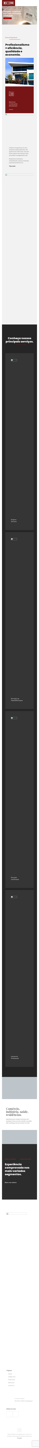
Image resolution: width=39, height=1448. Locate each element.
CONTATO (11, 1386)
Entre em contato (10, 1182)
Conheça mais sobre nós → (7, 18)
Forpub (19, 1438)
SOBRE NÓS (11, 1377)
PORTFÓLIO (11, 1380)
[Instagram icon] (20, 1441)
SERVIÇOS (11, 1383)
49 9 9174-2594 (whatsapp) (23, 1401)
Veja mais (12, 166)
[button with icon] (9, 1414)
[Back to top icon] (19, 1430)
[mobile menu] (34, 3)
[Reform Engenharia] (8, 3)
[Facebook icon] (18, 1441)
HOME (10, 1374)
